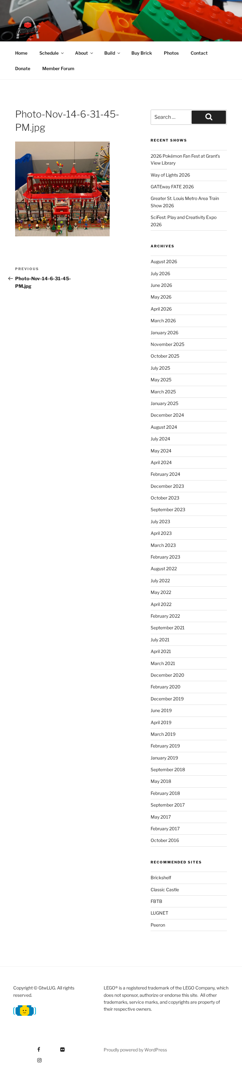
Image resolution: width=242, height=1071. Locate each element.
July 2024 (160, 438)
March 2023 (163, 545)
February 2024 (165, 474)
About (81, 53)
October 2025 (165, 356)
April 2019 (161, 722)
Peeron (158, 925)
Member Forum (58, 68)
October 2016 (165, 840)
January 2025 (164, 403)
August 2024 (164, 427)
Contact (199, 53)
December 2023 (167, 486)
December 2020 (167, 675)
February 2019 (165, 745)
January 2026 (164, 332)
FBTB (156, 901)
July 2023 (160, 521)
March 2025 (163, 391)
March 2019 (163, 734)
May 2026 (161, 297)
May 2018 (161, 781)
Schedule (49, 53)
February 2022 (165, 616)
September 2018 (168, 769)
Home (21, 53)
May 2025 (161, 379)
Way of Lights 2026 (170, 175)
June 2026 (161, 285)
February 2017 (165, 828)
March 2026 (163, 320)
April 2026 (161, 309)
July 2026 (160, 273)
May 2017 (161, 817)
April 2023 (161, 533)
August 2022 (164, 568)
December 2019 (167, 698)
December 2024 (167, 415)
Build (109, 53)
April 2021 (161, 651)
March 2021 (163, 663)
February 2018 (165, 793)
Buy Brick (141, 53)
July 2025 (160, 368)
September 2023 (168, 509)
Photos (171, 53)
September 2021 (168, 627)
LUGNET (159, 913)
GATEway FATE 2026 (172, 186)
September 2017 (168, 805)
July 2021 (160, 639)
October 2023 (165, 497)
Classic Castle (165, 889)
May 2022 (161, 592)
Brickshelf (161, 877)
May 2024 (161, 450)
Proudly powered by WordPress (135, 1049)
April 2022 (161, 604)
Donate (22, 68)
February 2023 (165, 557)
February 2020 (166, 686)
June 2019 (161, 710)
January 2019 (164, 757)
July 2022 (160, 580)
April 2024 (161, 462)
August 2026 (164, 261)
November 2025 (167, 344)
